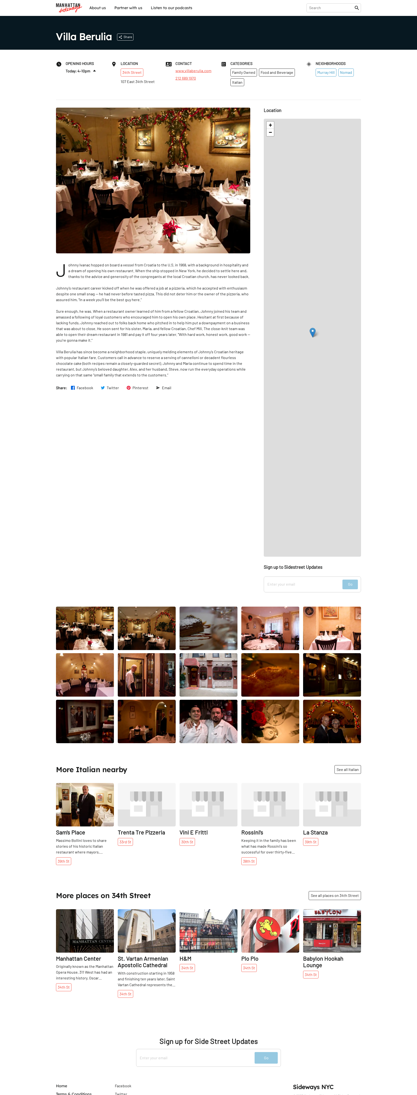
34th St (64, 987)
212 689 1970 (185, 78)
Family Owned (243, 72)
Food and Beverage (277, 72)
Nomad (346, 72)
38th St (249, 861)
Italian (237, 82)
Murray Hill (326, 72)
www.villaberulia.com (193, 71)
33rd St (125, 841)
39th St (64, 861)
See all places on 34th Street (335, 895)
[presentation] (331, 8)
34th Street (132, 72)
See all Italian (348, 769)
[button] (313, 333)
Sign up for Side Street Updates (209, 1041)
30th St (187, 841)
